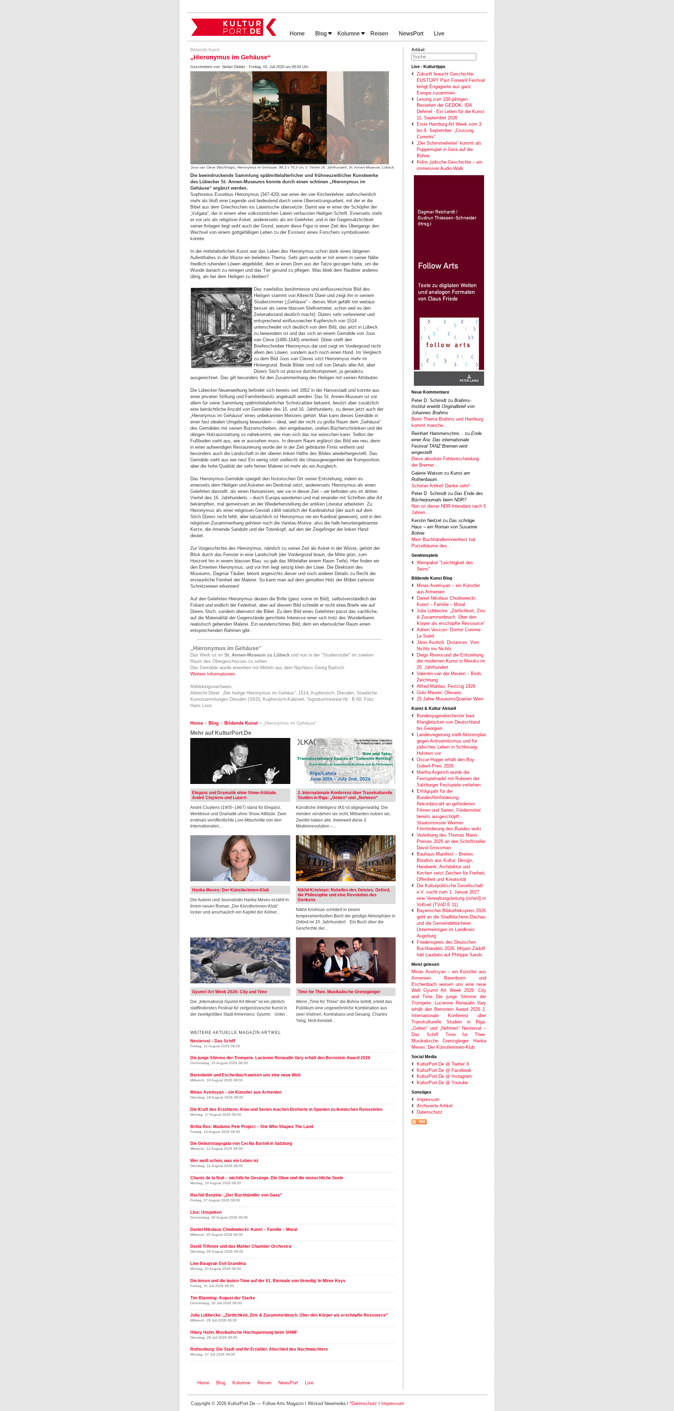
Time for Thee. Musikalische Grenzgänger (339, 991)
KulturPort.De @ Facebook (444, 1070)
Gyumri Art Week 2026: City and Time (229, 991)
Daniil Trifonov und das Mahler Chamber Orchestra (240, 1246)
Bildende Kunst (204, 49)
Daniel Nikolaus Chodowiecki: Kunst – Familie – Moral (243, 1229)
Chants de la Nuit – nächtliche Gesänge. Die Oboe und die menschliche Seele (266, 1178)
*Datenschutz (363, 1403)
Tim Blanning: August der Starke (222, 1298)
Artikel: (418, 49)
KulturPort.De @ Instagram (444, 1076)
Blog (220, 1382)
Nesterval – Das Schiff (212, 1041)
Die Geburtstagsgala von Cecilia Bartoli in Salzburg (241, 1143)
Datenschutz (429, 1112)
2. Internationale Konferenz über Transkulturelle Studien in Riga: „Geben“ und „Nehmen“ (345, 795)
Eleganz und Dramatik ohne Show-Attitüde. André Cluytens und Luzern (234, 795)
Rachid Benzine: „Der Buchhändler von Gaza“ (236, 1195)
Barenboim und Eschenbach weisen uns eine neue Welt (448, 984)
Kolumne (241, 1382)
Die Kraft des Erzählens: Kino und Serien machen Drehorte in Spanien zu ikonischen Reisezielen (286, 1109)
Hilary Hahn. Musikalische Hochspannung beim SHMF (243, 1332)
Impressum (428, 1099)
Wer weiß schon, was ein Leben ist (224, 1161)
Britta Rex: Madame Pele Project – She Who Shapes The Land (251, 1127)
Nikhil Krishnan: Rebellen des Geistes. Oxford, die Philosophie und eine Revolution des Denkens (344, 895)
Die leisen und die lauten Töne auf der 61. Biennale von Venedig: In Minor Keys (267, 1281)
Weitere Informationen (212, 674)
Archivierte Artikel (434, 1105)
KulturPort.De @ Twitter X (443, 1064)
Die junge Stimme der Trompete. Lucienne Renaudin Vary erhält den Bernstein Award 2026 (448, 1003)
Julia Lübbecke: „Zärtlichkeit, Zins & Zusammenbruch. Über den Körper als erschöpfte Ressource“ (289, 1315)
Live (309, 1382)
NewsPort (289, 1382)
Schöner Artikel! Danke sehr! (440, 485)
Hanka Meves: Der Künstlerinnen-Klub (230, 890)
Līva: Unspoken (206, 1212)
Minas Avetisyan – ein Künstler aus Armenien (236, 1092)
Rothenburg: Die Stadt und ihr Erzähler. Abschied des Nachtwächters (259, 1349)
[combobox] (443, 56)
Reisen (264, 1382)
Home (203, 1382)
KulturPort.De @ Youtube (442, 1082)
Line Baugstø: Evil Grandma (218, 1263)
